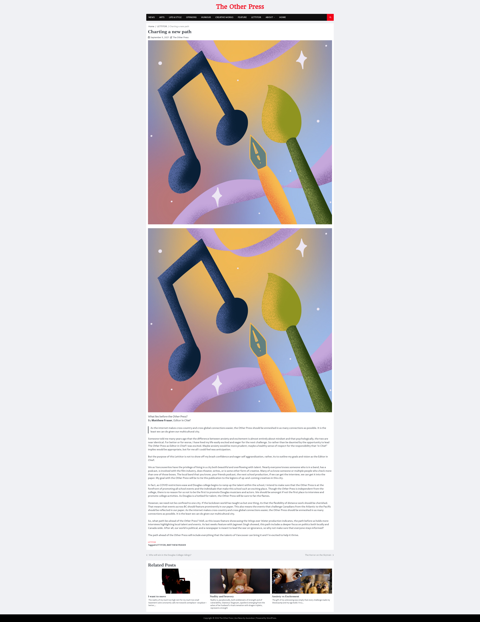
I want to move (157, 596)
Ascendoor (250, 618)
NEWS (151, 17)
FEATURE (242, 17)
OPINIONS (191, 17)
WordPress (271, 618)
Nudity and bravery (222, 596)
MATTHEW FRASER (176, 545)
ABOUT (269, 17)
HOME (282, 17)
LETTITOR (256, 17)
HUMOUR (206, 17)
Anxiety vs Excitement (285, 596)
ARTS (161, 17)
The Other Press (240, 6)
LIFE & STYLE (175, 17)
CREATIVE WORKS (224, 17)
